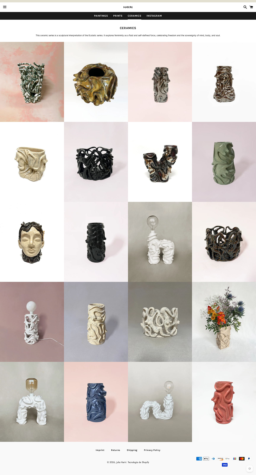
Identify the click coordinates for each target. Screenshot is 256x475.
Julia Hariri (121, 462)
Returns (115, 450)
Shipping (132, 450)
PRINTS (118, 15)
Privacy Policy (152, 450)
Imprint (100, 450)
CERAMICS (134, 15)
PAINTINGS (101, 15)
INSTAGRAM (154, 15)
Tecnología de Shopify (138, 462)
